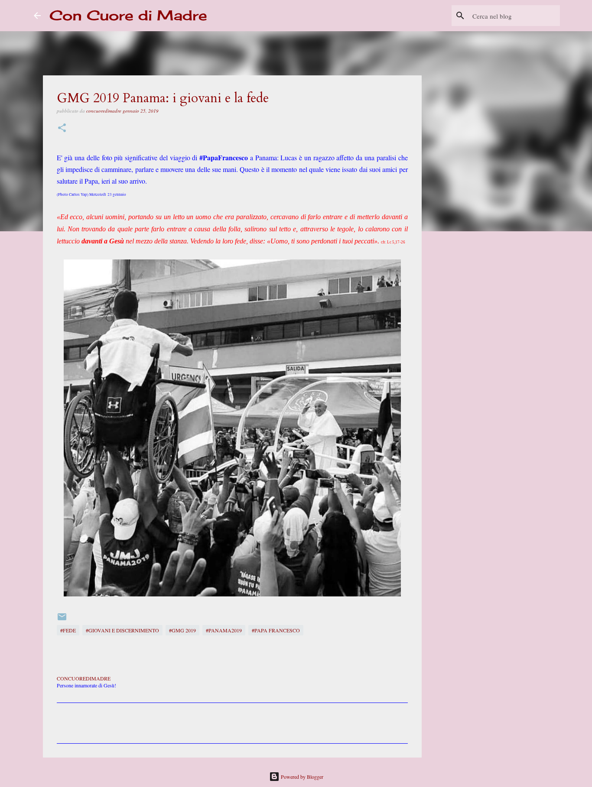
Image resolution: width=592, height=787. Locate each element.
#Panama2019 (224, 630)
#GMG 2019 (182, 630)
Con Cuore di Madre (128, 15)
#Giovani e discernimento (122, 630)
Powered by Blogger (301, 776)
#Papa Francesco (276, 630)
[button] (62, 128)
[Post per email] (62, 619)
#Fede (68, 630)
